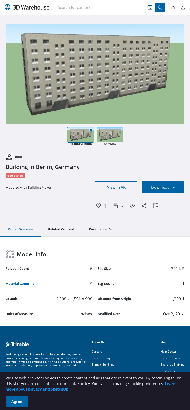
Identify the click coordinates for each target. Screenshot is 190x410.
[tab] (20, 229)
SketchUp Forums (172, 358)
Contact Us (168, 371)
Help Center (168, 351)
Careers (97, 351)
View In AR (116, 187)
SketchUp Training (172, 364)
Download (161, 187)
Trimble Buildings (103, 364)
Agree (16, 401)
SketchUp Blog (101, 358)
